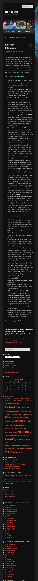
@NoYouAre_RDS (10, 520)
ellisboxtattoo (9, 341)
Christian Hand (13, 403)
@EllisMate (8, 516)
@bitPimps (8, 507)
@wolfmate (8, 576)
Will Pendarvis (13, 452)
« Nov (7, 391)
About (13, 31)
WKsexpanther (9, 343)
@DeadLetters (9, 553)
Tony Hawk (8, 449)
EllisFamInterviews (19, 341)
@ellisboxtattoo (21, 216)
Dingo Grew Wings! (11, 462)
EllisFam (14, 414)
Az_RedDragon (9, 53)
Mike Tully (24, 432)
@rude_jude (9, 524)
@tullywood (9, 570)
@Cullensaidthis (10, 514)
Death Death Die (15, 411)
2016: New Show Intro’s (12, 468)
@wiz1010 (8, 535)
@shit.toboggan (10, 561)
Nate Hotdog (17, 435)
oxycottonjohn (25, 435)
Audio (27, 398)
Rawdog (10, 439)
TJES (19, 31)
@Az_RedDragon (11, 334)
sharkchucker (20, 443)
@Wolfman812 (9, 537)
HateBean (17, 417)
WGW (31, 449)
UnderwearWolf (22, 448)
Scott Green (13, 443)
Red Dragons (21, 439)
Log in (7, 490)
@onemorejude (10, 557)
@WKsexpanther (18, 76)
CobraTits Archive (10, 365)
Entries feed (9, 492)
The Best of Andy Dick (12, 466)
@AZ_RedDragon (10, 505)
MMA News (9, 435)
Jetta (7, 426)
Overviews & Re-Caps (12, 372)
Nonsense (8, 370)
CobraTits (12, 407)
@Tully (7, 533)
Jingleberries (17, 425)
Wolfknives (27, 31)
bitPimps (17, 401)
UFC (13, 449)
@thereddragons (10, 565)
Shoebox (26, 443)
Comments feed (10, 494)
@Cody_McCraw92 (11, 509)
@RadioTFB (9, 522)
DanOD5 (7, 411)
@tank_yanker (9, 531)
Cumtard (24, 407)
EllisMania (9, 417)
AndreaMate (8, 398)
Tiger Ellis (28, 445)
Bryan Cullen (25, 401)
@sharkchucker (10, 526)
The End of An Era (11, 460)
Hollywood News (24, 417)
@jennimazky (9, 518)
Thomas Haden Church (18, 446)
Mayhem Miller (11, 432)
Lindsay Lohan (22, 428)
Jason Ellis (22, 421)
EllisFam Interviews (10, 46)
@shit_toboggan (10, 529)
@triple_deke (9, 568)
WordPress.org (10, 496)
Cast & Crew (9, 363)
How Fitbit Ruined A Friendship (15, 464)
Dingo (24, 411)
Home (7, 31)
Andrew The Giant (19, 398)
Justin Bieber (13, 428)
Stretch (7, 445)
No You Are (11, 11)
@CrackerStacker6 (11, 511)
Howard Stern (9, 421)
